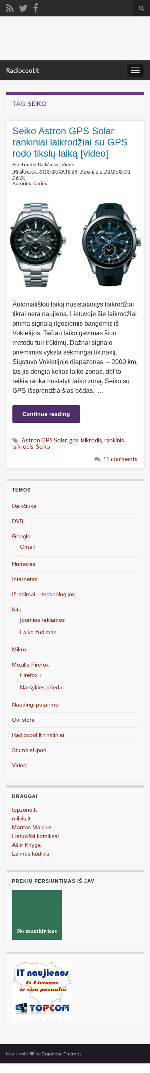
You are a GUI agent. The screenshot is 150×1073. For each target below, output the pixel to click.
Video (68, 164)
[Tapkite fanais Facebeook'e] (35, 6)
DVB (17, 521)
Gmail (27, 546)
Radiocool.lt (22, 70)
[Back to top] (132, 1055)
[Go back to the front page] (75, 38)
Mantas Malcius (32, 827)
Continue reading (46, 414)
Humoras (23, 564)
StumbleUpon (29, 750)
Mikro (19, 649)
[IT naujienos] (42, 989)
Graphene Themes (61, 1054)
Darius (40, 183)
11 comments (120, 459)
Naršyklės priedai (42, 687)
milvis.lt (21, 818)
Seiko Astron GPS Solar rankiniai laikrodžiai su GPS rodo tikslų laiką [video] (70, 142)
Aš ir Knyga (26, 845)
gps (73, 440)
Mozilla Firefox (30, 664)
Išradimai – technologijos (43, 594)
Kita (17, 609)
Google (21, 536)
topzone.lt (24, 809)
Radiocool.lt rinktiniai (38, 735)
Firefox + (31, 675)
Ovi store (23, 720)
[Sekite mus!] (23, 6)
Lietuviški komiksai (35, 836)
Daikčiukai (49, 164)
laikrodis (91, 440)
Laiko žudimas (38, 632)
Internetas (25, 579)
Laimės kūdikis (30, 853)
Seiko (43, 446)
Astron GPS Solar (44, 440)
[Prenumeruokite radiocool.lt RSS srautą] (10, 6)
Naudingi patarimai (36, 704)
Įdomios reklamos (42, 620)
